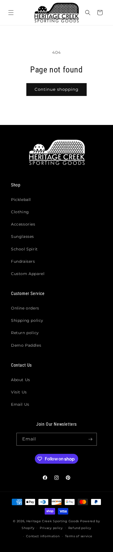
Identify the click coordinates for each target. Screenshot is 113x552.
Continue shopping (56, 89)
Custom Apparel (27, 273)
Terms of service (78, 536)
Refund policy (79, 528)
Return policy (25, 332)
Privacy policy (51, 528)
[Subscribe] (90, 439)
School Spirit (24, 249)
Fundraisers (23, 261)
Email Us (20, 404)
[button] (11, 13)
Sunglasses (22, 236)
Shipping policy (27, 320)
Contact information (43, 536)
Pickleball (21, 199)
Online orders (25, 308)
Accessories (23, 224)
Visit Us (19, 392)
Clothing (20, 211)
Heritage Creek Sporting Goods (52, 521)
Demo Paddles (26, 345)
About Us (20, 379)
